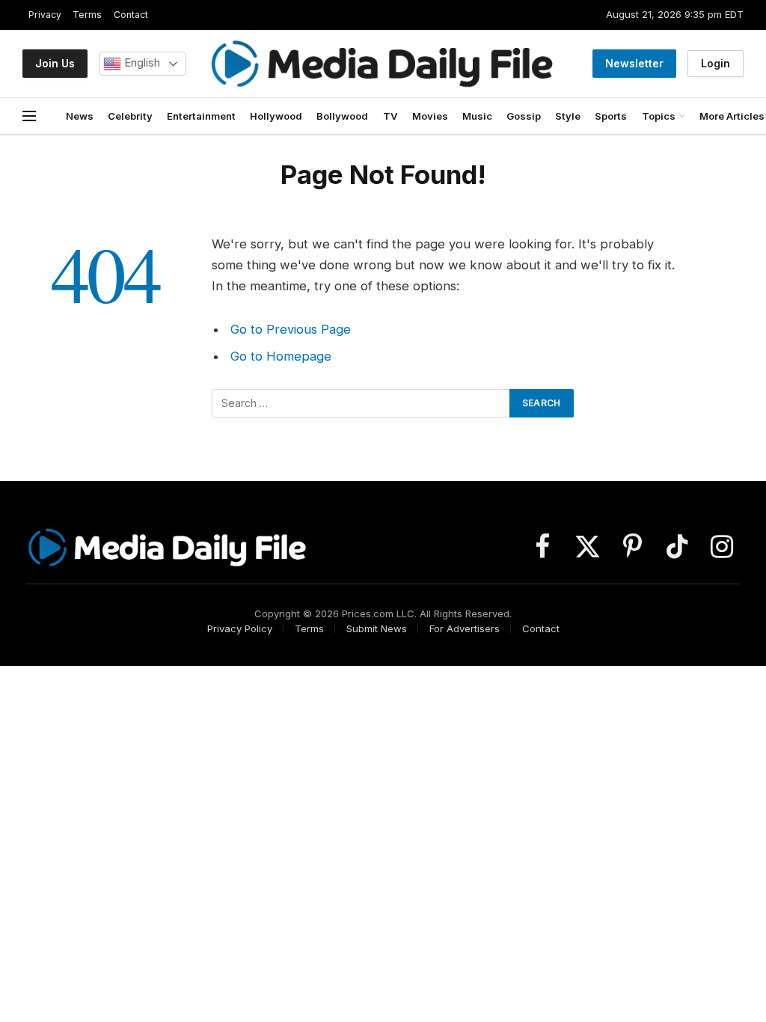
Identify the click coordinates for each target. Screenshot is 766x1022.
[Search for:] (361, 403)
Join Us (55, 63)
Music (477, 116)
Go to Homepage (280, 356)
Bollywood (342, 116)
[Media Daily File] (383, 63)
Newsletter (634, 63)
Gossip (523, 116)
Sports (611, 116)
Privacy (44, 14)
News (80, 116)
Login (715, 63)
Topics (658, 116)
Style (567, 116)
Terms (87, 14)
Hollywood (276, 116)
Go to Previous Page (290, 329)
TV (390, 116)
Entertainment (201, 116)
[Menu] (29, 116)
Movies (430, 116)
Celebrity (130, 116)
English (140, 63)
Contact (131, 14)
